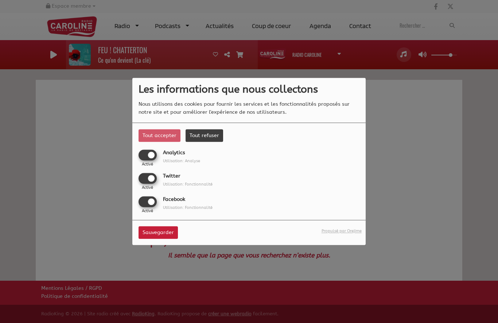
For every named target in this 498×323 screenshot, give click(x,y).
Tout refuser (204, 135)
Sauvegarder (158, 233)
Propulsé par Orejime (342, 231)
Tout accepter (159, 135)
